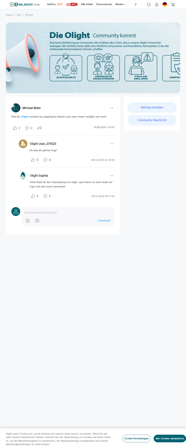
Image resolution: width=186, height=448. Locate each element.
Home (9, 14)
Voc (19, 14)
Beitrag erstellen (152, 107)
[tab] (55, 4)
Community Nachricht (152, 120)
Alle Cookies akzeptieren (170, 438)
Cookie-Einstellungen (136, 438)
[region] (93, 438)
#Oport (29, 14)
